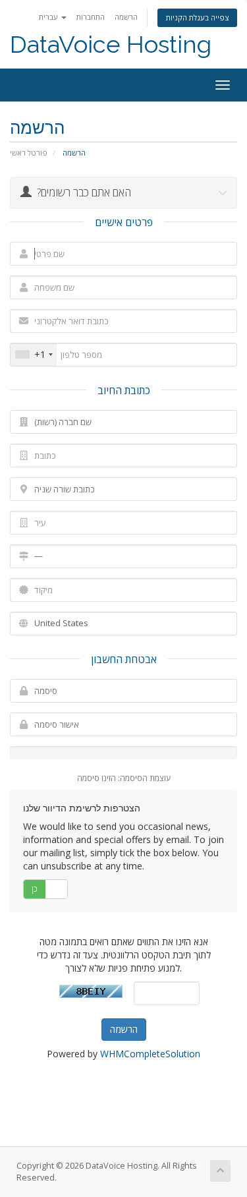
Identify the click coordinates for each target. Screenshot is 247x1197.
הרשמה (126, 17)
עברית (49, 17)
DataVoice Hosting (110, 44)
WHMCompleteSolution (150, 1053)
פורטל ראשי (28, 153)
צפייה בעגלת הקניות (197, 17)
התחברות (90, 17)
